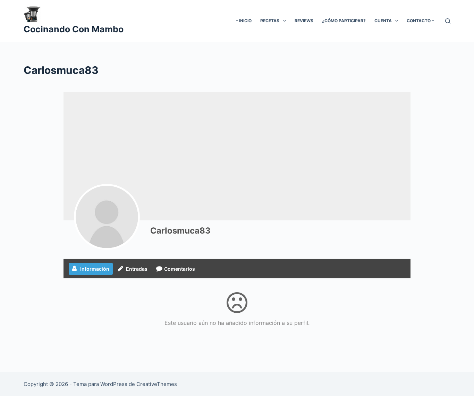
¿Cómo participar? (344, 20)
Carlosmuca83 (180, 231)
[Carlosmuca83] (107, 217)
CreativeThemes (156, 384)
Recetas (269, 20)
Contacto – (420, 20)
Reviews (304, 20)
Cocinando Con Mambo (74, 29)
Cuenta (383, 20)
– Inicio (244, 20)
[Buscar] (447, 21)
